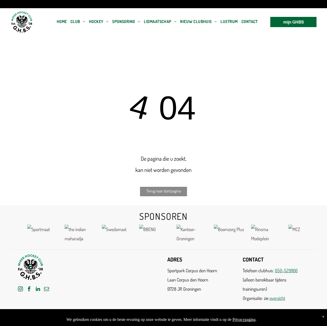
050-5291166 (286, 270)
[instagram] (20, 289)
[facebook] (29, 289)
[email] (46, 289)
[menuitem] (62, 21)
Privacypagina (243, 319)
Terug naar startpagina (163, 190)
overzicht (277, 298)
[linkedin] (38, 289)
